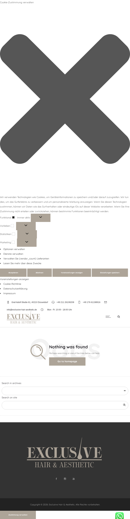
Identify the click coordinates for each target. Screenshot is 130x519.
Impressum (9, 293)
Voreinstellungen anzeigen (72, 273)
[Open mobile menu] (109, 316)
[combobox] (65, 391)
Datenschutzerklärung (15, 288)
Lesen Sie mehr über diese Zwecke (22, 263)
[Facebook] (56, 479)
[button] (65, 100)
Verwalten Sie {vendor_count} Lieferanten (26, 258)
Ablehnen (39, 273)
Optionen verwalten (14, 249)
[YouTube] (73, 479)
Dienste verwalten (13, 253)
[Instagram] (65, 479)
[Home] (24, 322)
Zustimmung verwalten (17, 515)
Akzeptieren (13, 273)
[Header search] (118, 317)
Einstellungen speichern (110, 273)
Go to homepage (67, 361)
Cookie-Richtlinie (12, 283)
